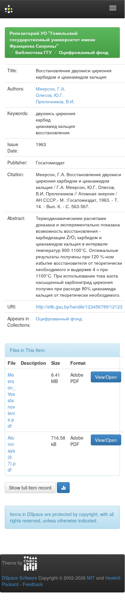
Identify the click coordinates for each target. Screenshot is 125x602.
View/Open (106, 377)
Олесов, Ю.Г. (50, 95)
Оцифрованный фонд (83, 52)
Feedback (33, 584)
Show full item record (30, 487)
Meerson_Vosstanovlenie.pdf (11, 400)
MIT (91, 578)
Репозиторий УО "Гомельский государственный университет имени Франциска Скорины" (52, 39)
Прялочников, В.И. (55, 101)
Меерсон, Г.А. (50, 88)
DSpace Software (19, 578)
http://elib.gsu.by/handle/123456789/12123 (79, 306)
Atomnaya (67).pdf (12, 453)
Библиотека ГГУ (33, 52)
